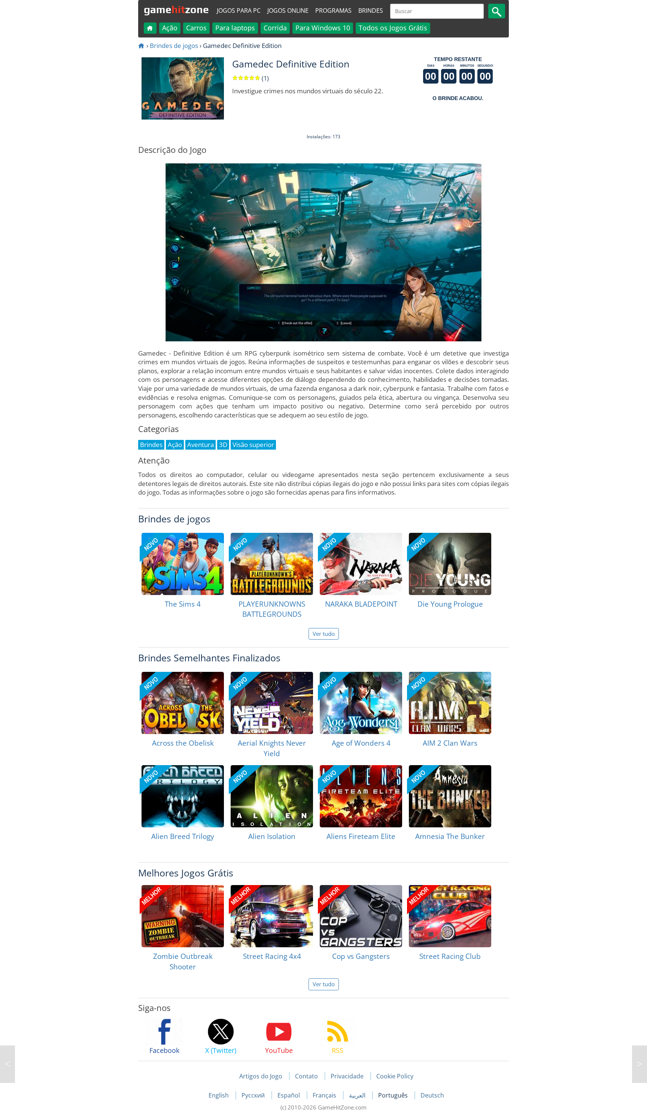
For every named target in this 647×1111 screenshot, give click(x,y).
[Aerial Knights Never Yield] (272, 703)
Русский (254, 1095)
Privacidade (347, 1076)
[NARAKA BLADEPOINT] (361, 564)
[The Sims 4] (183, 564)
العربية (358, 1095)
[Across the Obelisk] (183, 703)
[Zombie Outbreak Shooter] (183, 916)
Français (325, 1095)
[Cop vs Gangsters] (361, 916)
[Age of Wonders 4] (361, 703)
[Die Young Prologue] (450, 564)
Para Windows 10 (322, 27)
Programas (333, 10)
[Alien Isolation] (272, 796)
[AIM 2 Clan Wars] (450, 703)
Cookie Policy (394, 1076)
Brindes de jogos (174, 45)
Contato (306, 1076)
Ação (169, 27)
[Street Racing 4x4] (272, 916)
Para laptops (235, 27)
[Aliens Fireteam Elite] (361, 796)
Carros (196, 27)
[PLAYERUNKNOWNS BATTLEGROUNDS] (272, 564)
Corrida (275, 27)
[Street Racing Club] (450, 916)
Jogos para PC (239, 10)
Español (289, 1095)
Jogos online (288, 10)
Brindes (370, 10)
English (219, 1095)
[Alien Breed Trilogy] (183, 796)
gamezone (176, 9)
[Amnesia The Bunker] (450, 796)
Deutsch (432, 1095)
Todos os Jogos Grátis (393, 27)
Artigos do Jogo (260, 1076)
